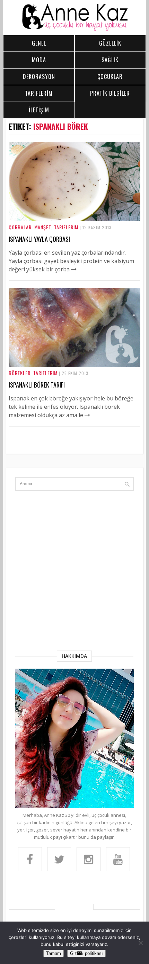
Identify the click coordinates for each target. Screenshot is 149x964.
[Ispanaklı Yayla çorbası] (74, 219)
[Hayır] (140, 942)
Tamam (53, 953)
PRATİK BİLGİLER (110, 93)
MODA (39, 60)
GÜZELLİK (110, 43)
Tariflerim (66, 227)
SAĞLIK (110, 60)
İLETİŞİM (39, 110)
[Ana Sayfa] (74, 29)
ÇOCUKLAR (110, 76)
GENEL (39, 43)
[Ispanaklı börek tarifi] (74, 365)
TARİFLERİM (39, 93)
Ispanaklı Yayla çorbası (39, 239)
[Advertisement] (74, 572)
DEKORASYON (39, 76)
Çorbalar (20, 227)
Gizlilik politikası (86, 953)
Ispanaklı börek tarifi (37, 384)
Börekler (19, 372)
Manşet (42, 227)
